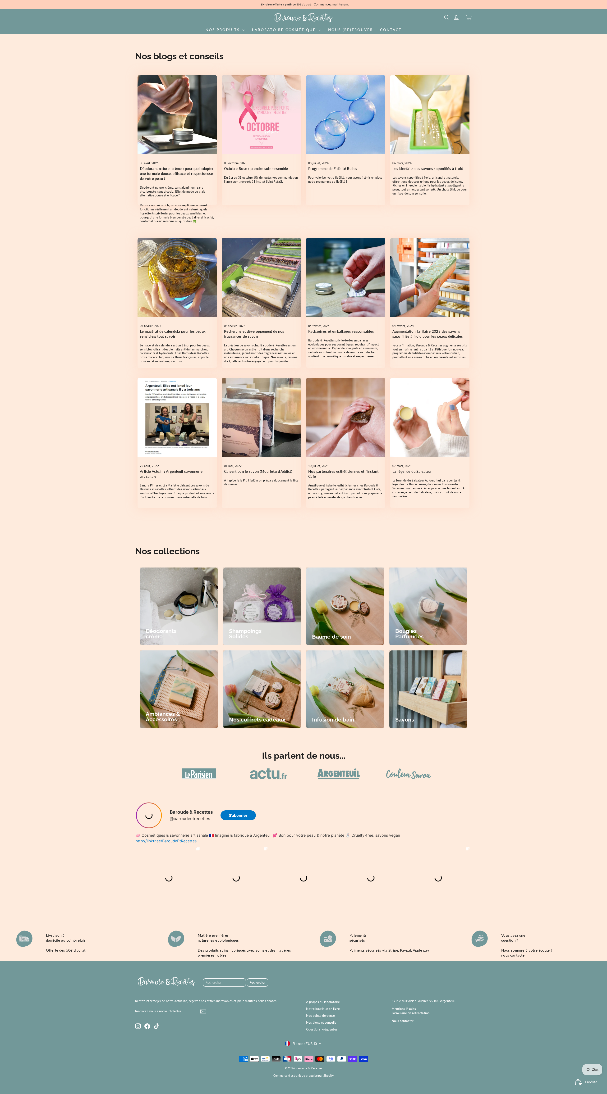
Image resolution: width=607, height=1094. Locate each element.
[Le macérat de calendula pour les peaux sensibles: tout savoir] (177, 277)
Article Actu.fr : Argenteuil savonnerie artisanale (171, 473)
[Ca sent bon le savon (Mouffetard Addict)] (261, 417)
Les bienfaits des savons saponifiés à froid (427, 168)
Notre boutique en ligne (323, 1009)
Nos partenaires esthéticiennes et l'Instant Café (343, 473)
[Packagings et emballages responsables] (345, 277)
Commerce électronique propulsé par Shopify (303, 1075)
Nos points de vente (320, 1015)
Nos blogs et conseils (321, 1022)
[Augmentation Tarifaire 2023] (429, 277)
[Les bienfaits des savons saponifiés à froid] (429, 114)
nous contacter (513, 955)
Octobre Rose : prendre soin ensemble (256, 168)
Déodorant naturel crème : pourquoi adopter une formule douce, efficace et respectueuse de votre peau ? (177, 173)
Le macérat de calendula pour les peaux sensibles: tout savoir (173, 333)
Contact (391, 29)
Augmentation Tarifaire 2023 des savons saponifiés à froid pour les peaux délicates (427, 333)
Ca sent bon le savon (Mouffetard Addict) (258, 471)
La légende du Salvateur (412, 471)
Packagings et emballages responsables (341, 331)
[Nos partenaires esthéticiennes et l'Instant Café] (345, 417)
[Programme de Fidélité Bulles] (345, 114)
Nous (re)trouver (350, 29)
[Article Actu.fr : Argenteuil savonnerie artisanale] (177, 417)
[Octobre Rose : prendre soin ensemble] (261, 114)
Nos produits (223, 29)
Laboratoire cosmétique (284, 29)
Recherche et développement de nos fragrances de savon (254, 333)
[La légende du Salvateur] (429, 417)
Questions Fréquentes (322, 1029)
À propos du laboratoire (323, 1002)
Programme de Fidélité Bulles (332, 168)
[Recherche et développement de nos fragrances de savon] (261, 277)
